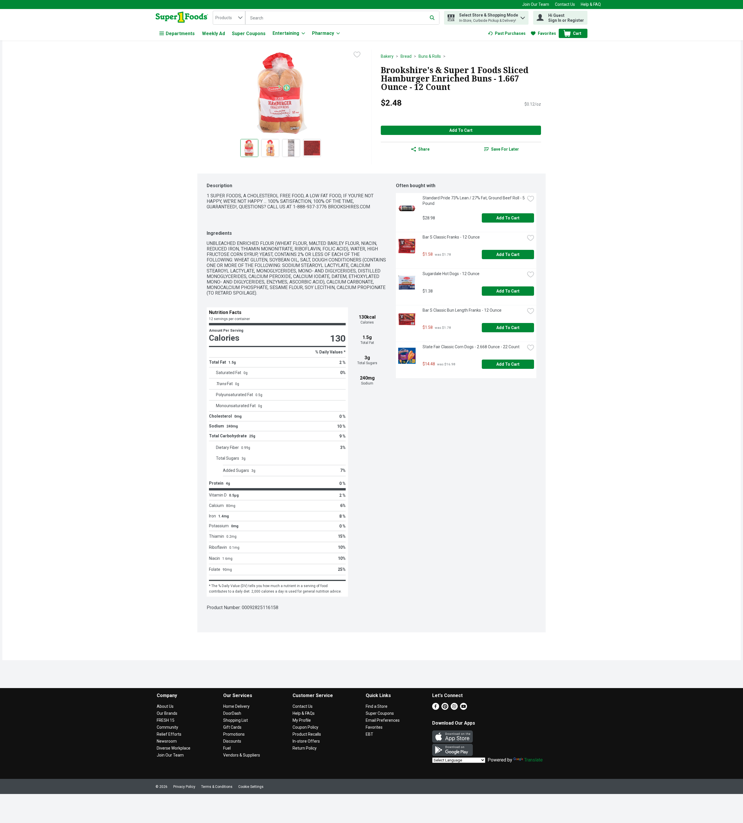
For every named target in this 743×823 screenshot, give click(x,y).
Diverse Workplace (173, 748)
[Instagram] (454, 708)
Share (424, 149)
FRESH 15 (165, 720)
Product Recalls (307, 734)
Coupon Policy (305, 727)
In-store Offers (306, 741)
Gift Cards (232, 727)
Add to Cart (461, 130)
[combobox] (229, 18)
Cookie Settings (251, 787)
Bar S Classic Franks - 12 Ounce (451, 237)
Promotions (234, 734)
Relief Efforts (169, 734)
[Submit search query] (432, 17)
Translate (533, 760)
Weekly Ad (213, 33)
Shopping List (235, 720)
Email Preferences (383, 720)
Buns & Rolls (430, 56)
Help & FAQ (591, 4)
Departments (180, 33)
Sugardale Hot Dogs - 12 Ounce (451, 273)
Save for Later (505, 149)
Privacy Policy (184, 787)
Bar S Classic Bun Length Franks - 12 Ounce (462, 310)
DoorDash (232, 713)
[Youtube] (463, 708)
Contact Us (565, 4)
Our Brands (167, 713)
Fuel (227, 748)
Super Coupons (249, 33)
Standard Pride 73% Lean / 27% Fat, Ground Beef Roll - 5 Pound (474, 201)
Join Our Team (535, 4)
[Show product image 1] (249, 148)
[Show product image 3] (291, 148)
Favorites (374, 727)
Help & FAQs (304, 713)
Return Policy (305, 748)
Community (167, 727)
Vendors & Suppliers (241, 755)
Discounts (232, 741)
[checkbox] (357, 54)
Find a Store (376, 706)
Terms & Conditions (216, 787)
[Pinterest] (444, 708)
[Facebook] (435, 708)
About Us (165, 706)
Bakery (387, 56)
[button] (522, 16)
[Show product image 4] (312, 148)
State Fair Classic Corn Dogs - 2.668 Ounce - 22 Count (471, 346)
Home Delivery (236, 706)
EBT (369, 734)
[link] (506, 33)
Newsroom (167, 741)
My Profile (302, 720)
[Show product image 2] (270, 148)
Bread (406, 56)
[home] (183, 18)
